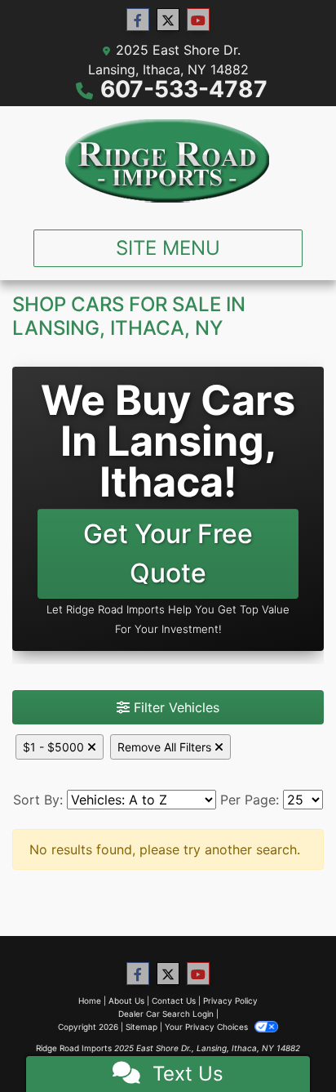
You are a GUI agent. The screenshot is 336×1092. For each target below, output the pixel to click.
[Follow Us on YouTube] (198, 20)
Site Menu (168, 248)
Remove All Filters (165, 747)
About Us (126, 1000)
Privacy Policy (230, 1000)
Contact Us (174, 1000)
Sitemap (141, 1027)
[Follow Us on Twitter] (168, 20)
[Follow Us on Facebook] (137, 20)
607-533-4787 (183, 89)
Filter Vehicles (174, 707)
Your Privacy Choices (207, 1027)
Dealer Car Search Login (166, 1013)
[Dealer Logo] (168, 161)
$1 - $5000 (55, 747)
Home (89, 1000)
